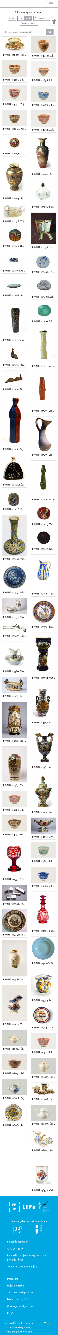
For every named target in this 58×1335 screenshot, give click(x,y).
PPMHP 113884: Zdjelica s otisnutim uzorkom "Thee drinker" (44, 886)
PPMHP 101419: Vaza (43, 499)
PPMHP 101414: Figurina (15, 364)
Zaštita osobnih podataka (20, 1292)
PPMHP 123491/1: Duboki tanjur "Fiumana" (44, 963)
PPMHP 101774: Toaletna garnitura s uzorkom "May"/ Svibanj (15, 617)
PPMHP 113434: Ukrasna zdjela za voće (44, 836)
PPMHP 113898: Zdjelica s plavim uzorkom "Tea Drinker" (44, 104)
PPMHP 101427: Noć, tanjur (44, 549)
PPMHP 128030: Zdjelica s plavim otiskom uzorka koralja (15, 1073)
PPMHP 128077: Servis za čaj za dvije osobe (44, 1150)
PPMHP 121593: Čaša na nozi (15, 879)
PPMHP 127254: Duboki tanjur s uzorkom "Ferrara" (15, 934)
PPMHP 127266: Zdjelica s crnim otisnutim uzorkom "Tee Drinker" (15, 129)
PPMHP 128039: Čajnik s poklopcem (44, 1123)
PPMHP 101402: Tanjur (44, 272)
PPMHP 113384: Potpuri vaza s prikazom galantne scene (44, 812)
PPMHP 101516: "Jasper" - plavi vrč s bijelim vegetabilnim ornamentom (44, 593)
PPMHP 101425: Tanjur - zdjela (44, 524)
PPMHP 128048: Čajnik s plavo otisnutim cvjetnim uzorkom (15, 1098)
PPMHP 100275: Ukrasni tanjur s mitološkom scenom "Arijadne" (15, 153)
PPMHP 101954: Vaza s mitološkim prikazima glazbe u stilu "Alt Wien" (44, 677)
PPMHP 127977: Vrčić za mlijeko (15, 1024)
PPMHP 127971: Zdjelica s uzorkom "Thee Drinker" (44, 1052)
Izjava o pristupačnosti (19, 1299)
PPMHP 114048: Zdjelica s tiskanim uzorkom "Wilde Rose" (44, 55)
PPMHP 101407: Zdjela (44, 296)
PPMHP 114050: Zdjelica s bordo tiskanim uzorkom (15, 104)
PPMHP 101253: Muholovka (44, 207)
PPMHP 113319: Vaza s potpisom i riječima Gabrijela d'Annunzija (44, 722)
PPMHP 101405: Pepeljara (15, 270)
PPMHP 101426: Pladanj (15, 509)
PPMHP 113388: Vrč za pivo (15, 740)
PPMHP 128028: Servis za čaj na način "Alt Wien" (44, 1099)
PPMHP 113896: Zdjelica (44, 80)
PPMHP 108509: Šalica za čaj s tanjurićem (15, 54)
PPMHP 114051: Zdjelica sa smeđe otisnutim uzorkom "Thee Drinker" (15, 834)
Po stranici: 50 (41, 18)
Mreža (28, 18)
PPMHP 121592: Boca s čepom (44, 931)
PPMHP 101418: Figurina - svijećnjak (15, 449)
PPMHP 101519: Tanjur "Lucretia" (44, 627)
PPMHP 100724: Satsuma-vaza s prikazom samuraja (44, 174)
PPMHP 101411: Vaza (13, 340)
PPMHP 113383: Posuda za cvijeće (15, 696)
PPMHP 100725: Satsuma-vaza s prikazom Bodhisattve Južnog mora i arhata (15, 198)
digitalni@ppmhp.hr (17, 1241)
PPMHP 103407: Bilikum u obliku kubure (15, 636)
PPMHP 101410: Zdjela (43, 321)
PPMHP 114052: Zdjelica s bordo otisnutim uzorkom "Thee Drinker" (44, 129)
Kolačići (11, 1313)
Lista (21, 18)
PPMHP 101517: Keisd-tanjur (15, 592)
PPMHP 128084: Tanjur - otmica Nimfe (15, 1125)
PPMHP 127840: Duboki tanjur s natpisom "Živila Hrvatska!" (44, 1027)
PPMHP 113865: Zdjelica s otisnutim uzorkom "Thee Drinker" (15, 809)
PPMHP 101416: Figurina (15, 389)
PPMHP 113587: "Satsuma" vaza (15, 785)
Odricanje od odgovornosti (21, 1306)
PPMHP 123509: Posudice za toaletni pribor (15, 904)
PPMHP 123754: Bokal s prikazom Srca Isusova (44, 1000)
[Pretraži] (50, 32)
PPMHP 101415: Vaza (43, 411)
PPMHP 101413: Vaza (43, 366)
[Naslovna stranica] (2, 3)
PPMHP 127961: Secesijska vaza (15, 979)
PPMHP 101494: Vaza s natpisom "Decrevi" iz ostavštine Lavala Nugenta (15, 559)
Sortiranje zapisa (28, 23)
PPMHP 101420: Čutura (15, 484)
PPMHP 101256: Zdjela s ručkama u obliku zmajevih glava (15, 221)
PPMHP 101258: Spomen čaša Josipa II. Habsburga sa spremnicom (44, 247)
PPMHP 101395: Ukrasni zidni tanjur (15, 246)
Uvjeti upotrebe (15, 1285)
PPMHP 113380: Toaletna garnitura (15, 671)
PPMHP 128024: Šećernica (15, 1048)
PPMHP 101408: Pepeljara (15, 295)
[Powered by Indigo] (48, 1324)
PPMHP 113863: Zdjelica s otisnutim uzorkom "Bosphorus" (44, 861)
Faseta (12, 18)
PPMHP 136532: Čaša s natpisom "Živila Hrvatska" (44, 1190)
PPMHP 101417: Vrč (42, 454)
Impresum (12, 1278)
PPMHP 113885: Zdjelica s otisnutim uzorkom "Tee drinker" (15, 79)
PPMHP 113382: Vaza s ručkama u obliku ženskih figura (44, 767)
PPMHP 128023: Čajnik (44, 1077)
